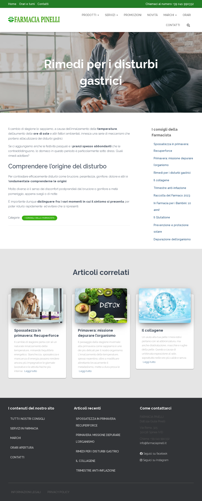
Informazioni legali (26, 492)
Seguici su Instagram (155, 460)
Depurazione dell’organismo (172, 239)
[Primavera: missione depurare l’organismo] (101, 305)
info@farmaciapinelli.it (153, 443)
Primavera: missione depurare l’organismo (98, 438)
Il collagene (161, 180)
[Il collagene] (165, 305)
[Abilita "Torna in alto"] (194, 493)
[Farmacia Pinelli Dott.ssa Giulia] (34, 20)
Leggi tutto (30, 371)
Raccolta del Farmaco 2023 (172, 195)
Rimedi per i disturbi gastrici (172, 172)
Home (12, 4)
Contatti (43, 4)
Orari (187, 15)
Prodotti (89, 15)
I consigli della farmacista (39, 218)
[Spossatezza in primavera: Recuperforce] (37, 305)
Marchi (169, 15)
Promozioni (132, 15)
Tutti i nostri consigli (27, 418)
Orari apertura (22, 447)
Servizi (110, 15)
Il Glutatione (162, 217)
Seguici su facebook (155, 453)
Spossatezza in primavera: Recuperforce (96, 422)
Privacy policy (58, 492)
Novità (152, 15)
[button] (98, 15)
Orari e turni (27, 4)
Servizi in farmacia (24, 428)
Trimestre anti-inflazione (170, 188)
